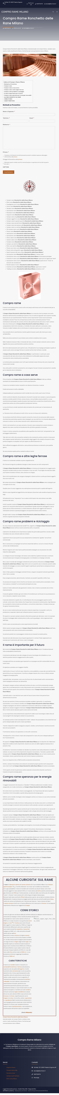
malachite (19, 929)
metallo (12, 964)
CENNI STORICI (8, 99)
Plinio (22, 897)
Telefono (6, 118)
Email (31, 118)
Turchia (17, 923)
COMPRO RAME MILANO (14, 11)
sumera (27, 935)
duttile (27, 979)
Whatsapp (36, 1077)
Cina (11, 952)
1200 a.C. (12, 956)
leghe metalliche (19, 992)
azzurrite (26, 929)
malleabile (6, 981)
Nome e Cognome (9, 111)
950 (15, 893)
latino (39, 891)
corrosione (15, 971)
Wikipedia (29, 1012)
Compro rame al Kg (12, 1070)
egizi (27, 941)
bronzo (44, 903)
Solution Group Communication (35, 1090)
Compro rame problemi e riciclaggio (14, 91)
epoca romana (9, 903)
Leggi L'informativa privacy (10, 1089)
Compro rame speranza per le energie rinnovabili (17, 95)
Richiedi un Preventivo (10, 84)
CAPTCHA (6, 167)
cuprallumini (8, 1000)
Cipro (52, 899)
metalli (28, 989)
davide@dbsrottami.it (39, 1071)
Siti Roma (45, 1090)
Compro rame (8, 86)
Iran (10, 923)
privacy (15, 157)
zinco (11, 998)
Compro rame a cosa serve (11, 87)
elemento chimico (14, 884)
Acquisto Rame (11, 1067)
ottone (12, 996)
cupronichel (28, 998)
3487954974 (37, 1074)
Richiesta (6, 124)
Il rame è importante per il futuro (13, 93)
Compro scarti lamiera (13, 1076)
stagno (28, 905)
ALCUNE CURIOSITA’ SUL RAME (12, 97)
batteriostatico (17, 1006)
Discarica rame (11, 1073)
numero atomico (26, 884)
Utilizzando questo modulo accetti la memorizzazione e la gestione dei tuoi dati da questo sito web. (26, 163)
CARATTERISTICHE (9, 101)
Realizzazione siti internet (21, 1090)
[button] (53, 12)
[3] (12, 922)
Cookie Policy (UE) (22, 1089)
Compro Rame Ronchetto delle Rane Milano (15, 1017)
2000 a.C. (24, 952)
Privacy (6, 152)
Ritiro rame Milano (12, 1078)
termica (19, 967)
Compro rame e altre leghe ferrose (14, 89)
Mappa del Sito (32, 1089)
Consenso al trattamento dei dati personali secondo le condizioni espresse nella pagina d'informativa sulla (25, 156)
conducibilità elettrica (10, 967)
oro (15, 933)
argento (21, 969)
